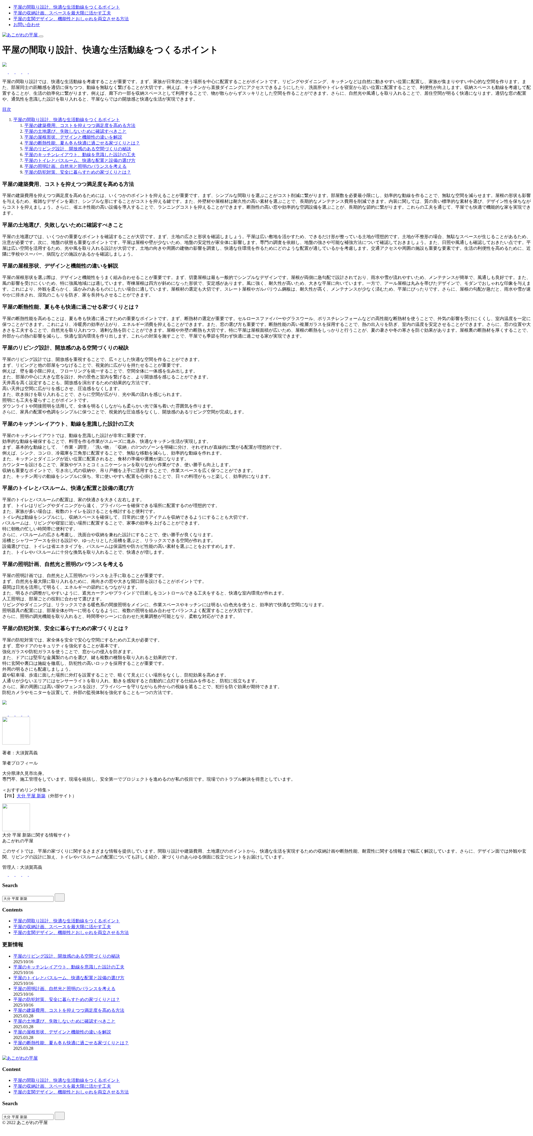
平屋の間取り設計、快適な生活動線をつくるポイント (66, 7)
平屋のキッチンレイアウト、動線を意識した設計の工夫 (79, 154)
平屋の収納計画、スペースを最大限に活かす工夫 (62, 13)
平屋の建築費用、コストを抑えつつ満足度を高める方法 (79, 125)
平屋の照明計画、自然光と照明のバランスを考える (75, 166)
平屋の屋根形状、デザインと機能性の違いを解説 (73, 137)
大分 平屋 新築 (31, 795)
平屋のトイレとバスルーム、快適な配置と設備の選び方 (79, 160)
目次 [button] (6, 109)
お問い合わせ (26, 24)
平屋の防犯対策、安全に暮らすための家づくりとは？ (77, 172)
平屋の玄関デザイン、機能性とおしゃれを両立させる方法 (71, 18)
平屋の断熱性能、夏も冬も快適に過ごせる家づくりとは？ (82, 143)
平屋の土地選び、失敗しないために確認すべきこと (75, 131)
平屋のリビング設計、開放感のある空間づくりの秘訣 (77, 148)
